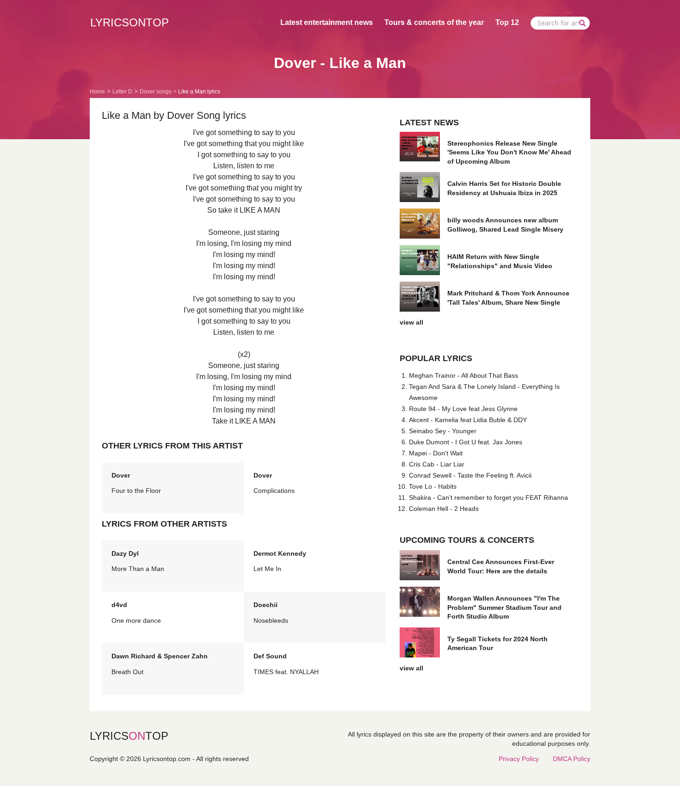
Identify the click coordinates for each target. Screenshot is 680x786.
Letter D (122, 91)
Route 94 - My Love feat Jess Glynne (463, 408)
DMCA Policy (571, 758)
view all (411, 322)
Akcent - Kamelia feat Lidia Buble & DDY (468, 420)
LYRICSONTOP (129, 22)
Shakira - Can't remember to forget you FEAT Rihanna (488, 497)
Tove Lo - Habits (433, 486)
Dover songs (156, 91)
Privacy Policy (519, 758)
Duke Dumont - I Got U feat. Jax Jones (465, 442)
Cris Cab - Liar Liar (436, 464)
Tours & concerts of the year (434, 22)
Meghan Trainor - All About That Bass (463, 375)
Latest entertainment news (326, 22)
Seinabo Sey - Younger (442, 431)
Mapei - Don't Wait (436, 453)
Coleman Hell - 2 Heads (444, 508)
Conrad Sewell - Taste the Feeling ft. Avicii (470, 475)
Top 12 (507, 22)
